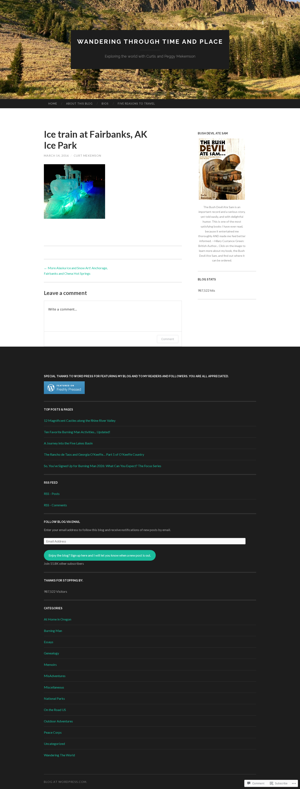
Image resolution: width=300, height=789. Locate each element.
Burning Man (53, 631)
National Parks (54, 698)
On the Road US (55, 710)
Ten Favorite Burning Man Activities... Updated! (77, 432)
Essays (48, 642)
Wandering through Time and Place (150, 41)
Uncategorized (54, 743)
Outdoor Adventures (58, 721)
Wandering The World (59, 755)
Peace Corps (53, 732)
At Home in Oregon (57, 619)
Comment (167, 339)
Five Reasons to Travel (136, 103)
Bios (105, 103)
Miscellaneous (54, 687)
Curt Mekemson (87, 155)
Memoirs (50, 664)
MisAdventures (55, 676)
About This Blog (79, 103)
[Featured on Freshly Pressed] (64, 393)
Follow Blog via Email (62, 521)
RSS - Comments (55, 505)
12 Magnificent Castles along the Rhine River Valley (80, 420)
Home (52, 103)
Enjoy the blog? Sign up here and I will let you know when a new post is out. (100, 555)
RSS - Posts (52, 493)
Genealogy (51, 653)
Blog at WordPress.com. (65, 781)
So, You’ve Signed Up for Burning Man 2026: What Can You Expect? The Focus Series (102, 466)
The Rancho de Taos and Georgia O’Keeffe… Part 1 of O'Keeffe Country (94, 454)
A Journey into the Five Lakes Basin (68, 443)
